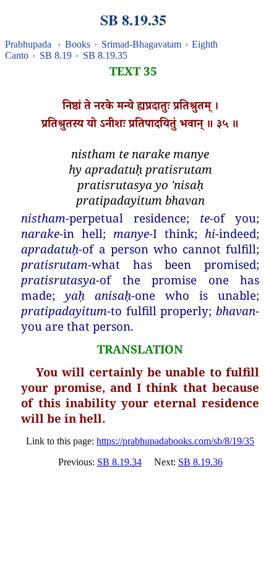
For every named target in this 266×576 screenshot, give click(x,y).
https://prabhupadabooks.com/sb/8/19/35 (175, 441)
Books (77, 44)
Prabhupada (28, 44)
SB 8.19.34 (119, 462)
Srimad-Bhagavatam (141, 44)
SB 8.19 (56, 55)
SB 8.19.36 (200, 462)
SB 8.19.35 (105, 55)
